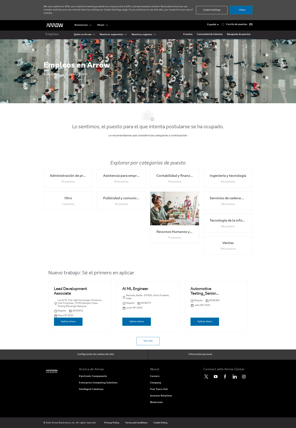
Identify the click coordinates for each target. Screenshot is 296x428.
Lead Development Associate (70, 291)
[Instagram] (244, 376)
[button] (213, 24)
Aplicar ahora (68, 321)
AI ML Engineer (135, 289)
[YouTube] (215, 376)
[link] (59, 371)
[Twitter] (206, 376)
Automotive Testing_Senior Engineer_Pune (203, 291)
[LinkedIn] (234, 376)
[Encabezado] (54, 25)
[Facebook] (225, 376)
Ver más (148, 341)
